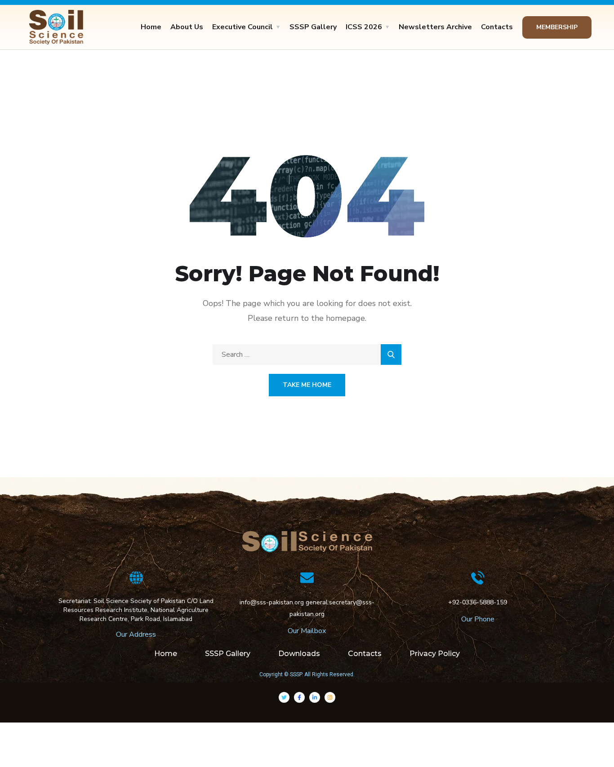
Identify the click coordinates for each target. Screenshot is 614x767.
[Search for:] (307, 354)
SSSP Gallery (313, 27)
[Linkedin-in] (314, 697)
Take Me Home (307, 385)
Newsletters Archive (435, 27)
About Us (186, 27)
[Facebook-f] (299, 697)
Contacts (497, 27)
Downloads (299, 653)
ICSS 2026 (364, 27)
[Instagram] (330, 697)
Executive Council (242, 27)
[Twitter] (284, 697)
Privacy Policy (434, 653)
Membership (557, 27)
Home (151, 27)
